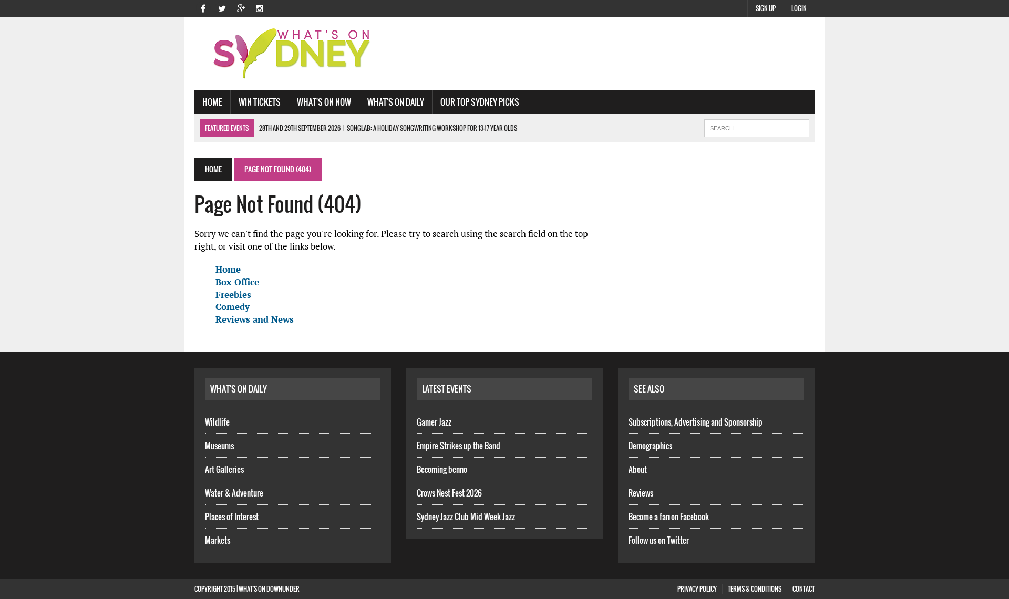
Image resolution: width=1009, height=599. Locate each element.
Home (212, 102)
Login (799, 8)
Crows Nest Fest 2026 (449, 493)
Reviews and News (254, 319)
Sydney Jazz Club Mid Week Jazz (466, 516)
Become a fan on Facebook (669, 516)
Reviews (641, 493)
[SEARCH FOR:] (756, 126)
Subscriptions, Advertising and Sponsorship (696, 422)
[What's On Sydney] (292, 53)
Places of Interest (232, 516)
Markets (217, 540)
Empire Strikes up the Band (458, 445)
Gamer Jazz (434, 422)
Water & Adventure (234, 493)
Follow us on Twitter (659, 540)
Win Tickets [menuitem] (260, 102)
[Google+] (240, 7)
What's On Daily (395, 102)
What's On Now (324, 102)
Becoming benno (442, 469)
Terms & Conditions (754, 588)
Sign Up (766, 8)
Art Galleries (224, 469)
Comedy (232, 307)
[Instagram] (259, 7)
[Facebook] (202, 7)
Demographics (650, 445)
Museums (219, 445)
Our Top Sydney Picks (479, 102)
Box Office (237, 282)
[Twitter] (221, 7)
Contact (803, 588)
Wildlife (217, 422)
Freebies (233, 294)
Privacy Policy (697, 588)
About (638, 469)
